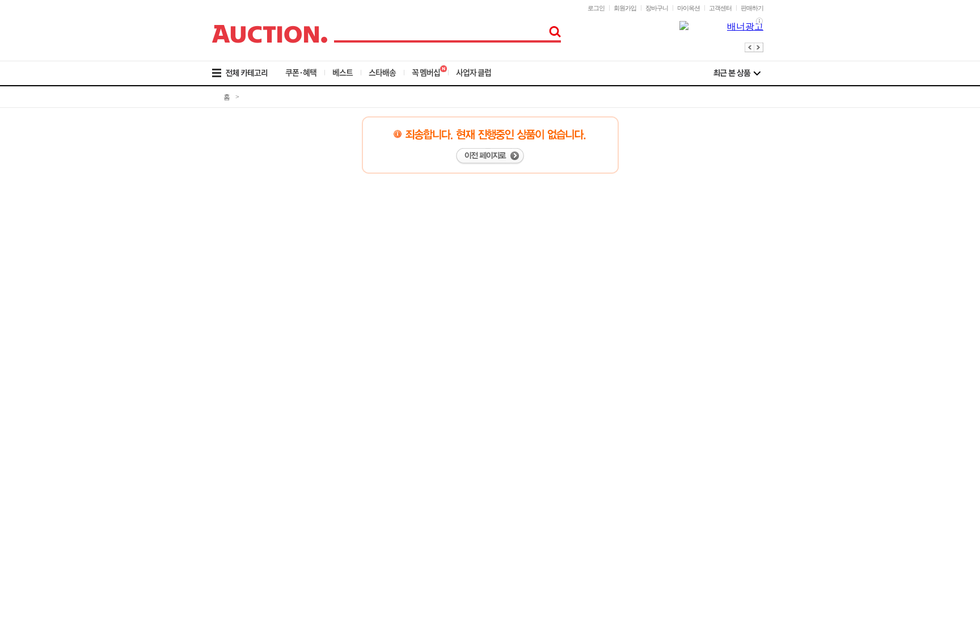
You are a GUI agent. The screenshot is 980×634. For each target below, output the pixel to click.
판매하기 (752, 8)
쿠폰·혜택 (300, 72)
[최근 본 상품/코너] (737, 73)
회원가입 (625, 8)
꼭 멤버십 (426, 72)
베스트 (342, 72)
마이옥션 (688, 8)
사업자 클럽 (473, 72)
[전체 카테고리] (247, 73)
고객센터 (720, 8)
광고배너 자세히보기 (759, 21)
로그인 (596, 8)
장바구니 (656, 8)
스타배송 (382, 72)
